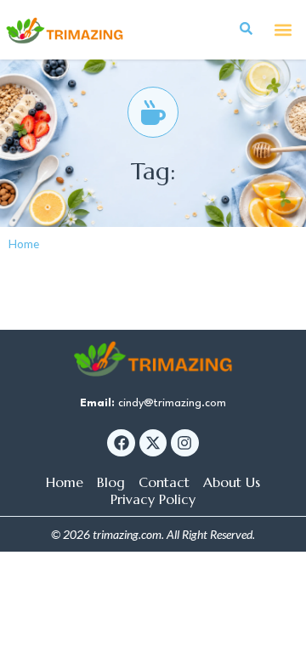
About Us (231, 481)
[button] (283, 30)
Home (23, 244)
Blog (111, 481)
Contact (164, 481)
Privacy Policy (153, 498)
